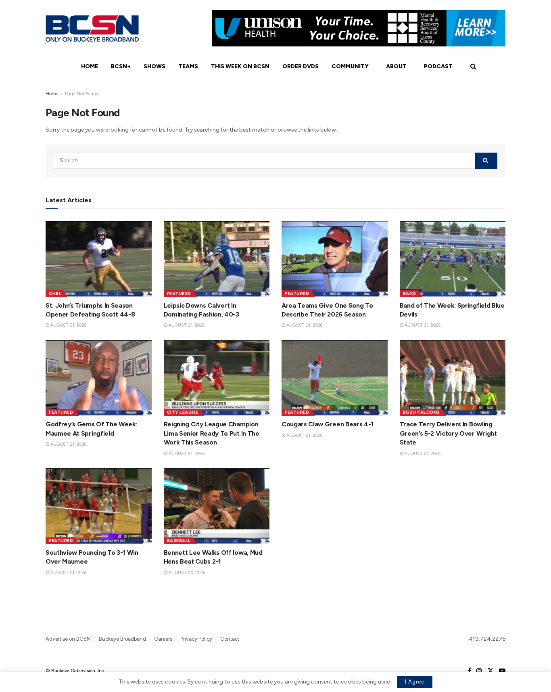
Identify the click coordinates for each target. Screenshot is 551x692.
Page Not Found (82, 93)
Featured (179, 293)
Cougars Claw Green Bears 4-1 (328, 424)
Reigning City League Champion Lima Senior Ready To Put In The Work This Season (211, 433)
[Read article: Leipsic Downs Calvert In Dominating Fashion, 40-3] (217, 259)
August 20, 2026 (186, 572)
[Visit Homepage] (92, 28)
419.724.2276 (487, 638)
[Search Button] (473, 67)
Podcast (438, 66)
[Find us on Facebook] (469, 671)
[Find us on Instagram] (479, 671)
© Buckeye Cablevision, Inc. (75, 670)
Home (89, 66)
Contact (229, 639)
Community (350, 66)
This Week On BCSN (240, 66)
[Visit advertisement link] (358, 28)
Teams (188, 66)
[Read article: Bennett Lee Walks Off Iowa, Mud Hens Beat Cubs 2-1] (217, 506)
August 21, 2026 (67, 325)
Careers (163, 639)
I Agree (414, 682)
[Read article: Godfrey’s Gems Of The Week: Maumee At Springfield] (99, 378)
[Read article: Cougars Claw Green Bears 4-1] (335, 378)
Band (409, 293)
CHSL (55, 293)
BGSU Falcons (421, 412)
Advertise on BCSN (68, 639)
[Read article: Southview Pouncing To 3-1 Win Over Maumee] (99, 506)
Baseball (179, 540)
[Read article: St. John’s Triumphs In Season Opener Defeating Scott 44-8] (99, 259)
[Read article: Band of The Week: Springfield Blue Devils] (453, 259)
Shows (154, 66)
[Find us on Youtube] (502, 671)
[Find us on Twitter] (490, 671)
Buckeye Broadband (122, 639)
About (396, 66)
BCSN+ (121, 66)
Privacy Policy (196, 639)
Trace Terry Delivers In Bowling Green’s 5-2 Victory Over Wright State (448, 433)
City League (182, 412)
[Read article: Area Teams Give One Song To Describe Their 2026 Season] (335, 259)
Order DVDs (300, 66)
